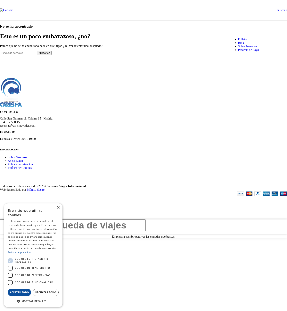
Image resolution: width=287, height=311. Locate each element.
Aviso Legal (15, 160)
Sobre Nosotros (17, 157)
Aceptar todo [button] (19, 292)
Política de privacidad (21, 164)
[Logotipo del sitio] (6, 10)
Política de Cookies (20, 167)
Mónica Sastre (36, 189)
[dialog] (33, 255)
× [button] (58, 207)
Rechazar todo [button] (45, 292)
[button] (33, 301)
